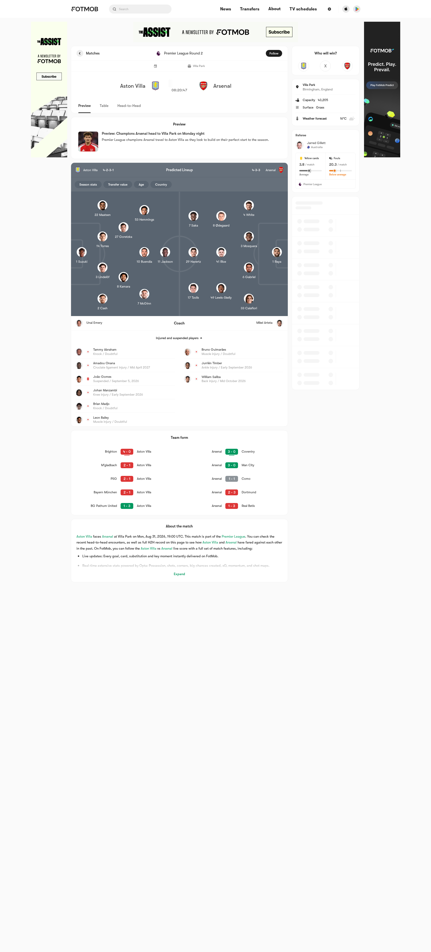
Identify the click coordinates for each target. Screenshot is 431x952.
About (274, 8)
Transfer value (117, 184)
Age (141, 184)
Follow (274, 53)
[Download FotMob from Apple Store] (346, 9)
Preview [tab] (84, 106)
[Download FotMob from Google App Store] (356, 9)
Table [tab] (104, 106)
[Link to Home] (84, 9)
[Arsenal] (347, 66)
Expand (179, 574)
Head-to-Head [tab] (129, 106)
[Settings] (329, 9)
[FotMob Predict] (382, 89)
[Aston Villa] (303, 66)
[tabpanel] (215, 314)
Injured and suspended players (177, 338)
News (225, 9)
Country (161, 184)
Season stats (88, 184)
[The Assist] (49, 89)
